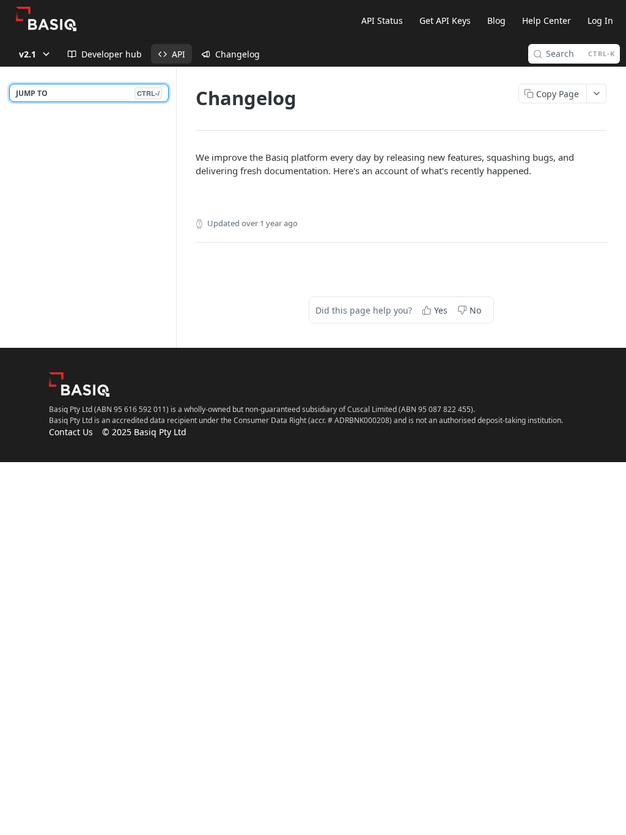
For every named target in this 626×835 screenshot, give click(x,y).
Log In (600, 20)
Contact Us (71, 432)
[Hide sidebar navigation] (173, 207)
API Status (382, 20)
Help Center (546, 20)
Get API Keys (445, 20)
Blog (496, 20)
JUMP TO (88, 93)
